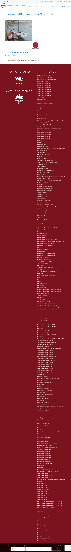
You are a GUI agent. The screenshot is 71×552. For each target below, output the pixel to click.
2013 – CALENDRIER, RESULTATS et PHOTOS (50, 503)
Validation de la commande (45, 528)
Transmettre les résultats (44, 261)
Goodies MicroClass (43, 257)
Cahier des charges (43, 225)
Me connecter (41, 532)
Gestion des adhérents (44, 412)
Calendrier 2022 (42, 485)
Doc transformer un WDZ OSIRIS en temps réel (51, 148)
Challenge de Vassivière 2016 (46, 170)
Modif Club (40, 285)
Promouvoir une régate (44, 200)
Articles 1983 (41, 392)
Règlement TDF (42, 251)
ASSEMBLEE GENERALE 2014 (46, 366)
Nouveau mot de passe (44, 538)
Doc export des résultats (44, 190)
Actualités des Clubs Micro (45, 204)
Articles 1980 (41, 404)
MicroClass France (42, 107)
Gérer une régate (42, 212)
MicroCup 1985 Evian (43, 388)
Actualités (40, 297)
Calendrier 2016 (42, 497)
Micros (39, 281)
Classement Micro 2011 (44, 83)
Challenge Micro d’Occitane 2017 (47, 227)
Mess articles (41, 105)
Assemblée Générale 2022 (45, 475)
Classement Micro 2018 (44, 89)
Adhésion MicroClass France (45, 124)
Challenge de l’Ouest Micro (45, 245)
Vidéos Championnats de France (47, 305)
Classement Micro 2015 (44, 136)
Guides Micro (41, 277)
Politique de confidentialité (45, 469)
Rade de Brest (41, 118)
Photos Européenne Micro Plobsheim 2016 (49, 289)
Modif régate (41, 418)
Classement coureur (43, 513)
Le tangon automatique (44, 382)
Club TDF (40, 140)
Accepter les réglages (18, 548)
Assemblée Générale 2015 (45, 362)
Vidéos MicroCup (42, 295)
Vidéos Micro (41, 299)
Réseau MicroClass (42, 202)
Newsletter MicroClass (43, 301)
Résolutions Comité (43, 293)
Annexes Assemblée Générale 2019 (47, 271)
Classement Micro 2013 (44, 132)
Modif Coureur (41, 287)
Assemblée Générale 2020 (45, 344)
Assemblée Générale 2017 (45, 354)
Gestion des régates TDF (44, 463)
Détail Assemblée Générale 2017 (46, 356)
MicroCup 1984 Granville (44, 390)
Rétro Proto (40, 420)
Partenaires (59, 1)
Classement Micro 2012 (44, 85)
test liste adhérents (43, 527)
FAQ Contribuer (42, 150)
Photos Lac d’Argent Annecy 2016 (47, 309)
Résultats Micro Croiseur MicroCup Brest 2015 (50, 241)
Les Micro (40, 279)
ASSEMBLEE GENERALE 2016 (46, 360)
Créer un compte (42, 530)
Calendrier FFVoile (42, 81)
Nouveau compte (42, 114)
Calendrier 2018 (42, 493)
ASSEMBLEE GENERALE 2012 (46, 372)
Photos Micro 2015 (42, 182)
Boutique (40, 511)
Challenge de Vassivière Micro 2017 (47, 255)
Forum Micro (44, 1)
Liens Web (40, 265)
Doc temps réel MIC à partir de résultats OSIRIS (51, 176)
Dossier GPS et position (44, 210)
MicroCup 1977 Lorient (44, 424)
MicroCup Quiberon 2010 (44, 509)
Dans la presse (41, 231)
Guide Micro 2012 (42, 233)
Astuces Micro (41, 166)
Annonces (40, 221)
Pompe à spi (41, 384)
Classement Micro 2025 (44, 455)
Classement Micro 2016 (44, 87)
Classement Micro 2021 (44, 93)
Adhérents (67, 1)
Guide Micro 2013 (42, 214)
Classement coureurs (43, 515)
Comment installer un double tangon (48, 378)
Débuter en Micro (42, 146)
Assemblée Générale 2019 (45, 350)
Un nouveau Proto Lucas (44, 445)
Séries (39, 218)
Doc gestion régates (43, 410)
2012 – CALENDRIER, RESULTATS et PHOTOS (50, 505)
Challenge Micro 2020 (43, 489)
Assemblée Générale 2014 (45, 368)
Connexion (40, 97)
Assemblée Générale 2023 (45, 477)
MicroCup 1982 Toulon (43, 398)
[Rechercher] (68, 7)
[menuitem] (44, 1)
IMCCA (39, 247)
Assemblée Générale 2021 (45, 340)
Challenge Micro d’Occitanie (45, 229)
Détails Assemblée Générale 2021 (47, 275)
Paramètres (56, 548)
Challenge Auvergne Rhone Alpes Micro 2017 (50, 206)
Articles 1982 (41, 396)
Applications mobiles (43, 223)
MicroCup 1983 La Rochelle (45, 394)
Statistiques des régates (44, 186)
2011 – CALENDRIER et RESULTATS (47, 507)
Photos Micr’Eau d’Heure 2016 (46, 324)
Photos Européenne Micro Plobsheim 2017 (49, 291)
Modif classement (42, 429)
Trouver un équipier (43, 219)
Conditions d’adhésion (43, 459)
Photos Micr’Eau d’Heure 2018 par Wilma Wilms (51, 338)
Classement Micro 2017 (44, 138)
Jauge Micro (41, 152)
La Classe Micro (42, 198)
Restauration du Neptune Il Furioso (47, 471)
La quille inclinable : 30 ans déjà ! (47, 103)
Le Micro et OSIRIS (42, 249)
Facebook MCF (41, 99)
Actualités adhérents (43, 75)
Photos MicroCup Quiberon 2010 (47, 239)
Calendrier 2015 (42, 499)
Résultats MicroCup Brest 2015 (46, 243)
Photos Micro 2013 (42, 235)
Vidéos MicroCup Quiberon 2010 (47, 162)
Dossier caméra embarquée (45, 178)
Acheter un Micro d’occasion (45, 267)
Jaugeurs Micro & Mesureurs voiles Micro (49, 180)
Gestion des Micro (42, 441)
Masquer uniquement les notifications (38, 548)
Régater (39, 156)
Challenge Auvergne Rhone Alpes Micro (49, 128)
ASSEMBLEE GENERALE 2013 (46, 370)
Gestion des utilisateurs (44, 422)
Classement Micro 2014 (44, 134)
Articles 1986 (41, 374)
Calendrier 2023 (42, 483)
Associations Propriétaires (45, 188)
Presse (39, 386)
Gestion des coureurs (43, 439)
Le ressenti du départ (43, 427)
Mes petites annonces (43, 346)
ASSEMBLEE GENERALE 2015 (46, 364)
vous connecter (16, 60)
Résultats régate (42, 525)
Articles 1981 (40, 400)
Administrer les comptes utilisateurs (47, 79)
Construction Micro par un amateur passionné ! (51, 307)
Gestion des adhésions (44, 461)
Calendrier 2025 (42, 317)
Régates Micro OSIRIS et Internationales (49, 348)
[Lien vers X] (4, 1)
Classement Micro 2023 (44, 451)
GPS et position (41, 192)
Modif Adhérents (42, 283)
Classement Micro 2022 (44, 95)
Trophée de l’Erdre (42, 263)
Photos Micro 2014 (42, 237)
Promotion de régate (43, 259)
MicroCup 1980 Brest (43, 416)
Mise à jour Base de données (45, 540)
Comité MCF (41, 142)
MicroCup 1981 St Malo (43, 402)
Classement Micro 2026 (44, 457)
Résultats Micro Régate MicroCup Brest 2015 (50, 120)
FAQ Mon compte (42, 101)
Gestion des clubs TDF (44, 437)
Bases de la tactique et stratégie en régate (50, 406)
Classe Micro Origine (43, 172)
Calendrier (40, 273)
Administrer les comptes (44, 77)
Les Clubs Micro (42, 519)
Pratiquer (40, 184)
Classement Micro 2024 (44, 453)
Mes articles (40, 414)
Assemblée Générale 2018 (45, 352)
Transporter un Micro (43, 311)
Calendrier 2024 (42, 315)
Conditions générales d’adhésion (47, 517)
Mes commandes (42, 521)
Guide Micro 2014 (42, 194)
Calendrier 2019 (42, 491)
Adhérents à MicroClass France (46, 313)
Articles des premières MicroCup (46, 342)
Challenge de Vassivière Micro (46, 253)
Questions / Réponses (43, 154)
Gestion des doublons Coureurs (46, 323)
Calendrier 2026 (42, 320)
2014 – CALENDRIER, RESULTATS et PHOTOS (50, 501)
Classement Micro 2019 (44, 91)
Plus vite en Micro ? (43, 330)
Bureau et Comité (42, 168)
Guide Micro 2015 (42, 196)
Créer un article (42, 174)
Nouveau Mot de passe (44, 117)
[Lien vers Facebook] (2, 1)
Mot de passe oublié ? (43, 113)
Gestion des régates (43, 425)
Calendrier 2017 (42, 495)
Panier (39, 523)
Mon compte (41, 111)
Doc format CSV (42, 208)
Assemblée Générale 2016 (45, 358)
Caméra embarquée (43, 126)
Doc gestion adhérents (44, 408)
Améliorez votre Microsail (44, 449)
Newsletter (52, 1)
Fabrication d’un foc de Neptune (47, 443)
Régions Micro (41, 158)
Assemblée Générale (43, 473)
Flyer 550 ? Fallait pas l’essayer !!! (47, 447)
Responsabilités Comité (44, 332)
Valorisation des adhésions (45, 160)
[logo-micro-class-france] (13, 7)
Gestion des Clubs (42, 435)
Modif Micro (40, 109)
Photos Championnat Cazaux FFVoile (48, 303)
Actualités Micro (42, 164)
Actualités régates (42, 122)
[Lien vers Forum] (7, 1)
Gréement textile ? (42, 380)
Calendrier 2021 (42, 487)
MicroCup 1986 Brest (43, 376)
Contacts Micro (41, 144)
